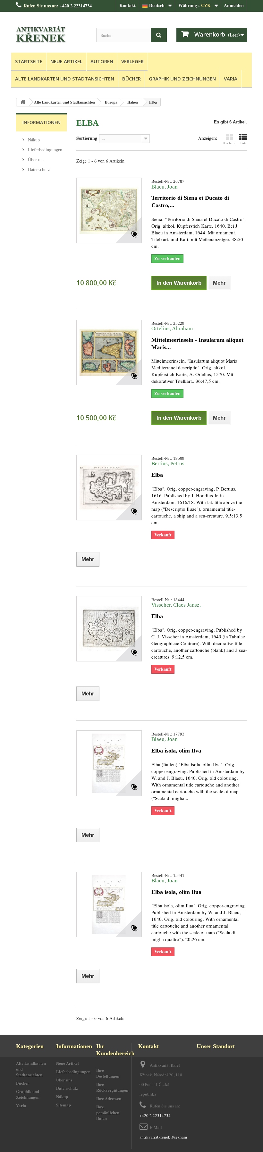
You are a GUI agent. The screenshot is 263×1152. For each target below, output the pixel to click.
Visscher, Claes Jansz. (176, 605)
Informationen (41, 122)
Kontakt (127, 5)
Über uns (35, 159)
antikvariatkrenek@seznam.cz (166, 1137)
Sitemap (63, 1105)
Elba (157, 475)
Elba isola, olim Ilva (176, 750)
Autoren (101, 61)
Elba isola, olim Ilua (176, 892)
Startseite (28, 61)
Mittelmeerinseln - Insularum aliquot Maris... (197, 343)
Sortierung (86, 138)
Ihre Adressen (108, 1098)
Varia (230, 78)
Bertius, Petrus (167, 463)
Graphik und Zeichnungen (182, 78)
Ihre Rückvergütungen (112, 1087)
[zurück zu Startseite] (23, 102)
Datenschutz (38, 169)
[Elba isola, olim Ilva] (109, 763)
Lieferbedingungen (44, 149)
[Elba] (109, 487)
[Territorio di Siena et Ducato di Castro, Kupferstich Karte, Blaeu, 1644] (109, 210)
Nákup (33, 140)
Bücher (131, 78)
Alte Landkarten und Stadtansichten (64, 78)
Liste (243, 142)
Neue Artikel (66, 61)
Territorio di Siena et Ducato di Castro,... (190, 201)
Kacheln (229, 142)
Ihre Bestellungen (107, 1073)
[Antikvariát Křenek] (51, 35)
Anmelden (234, 5)
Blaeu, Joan (164, 187)
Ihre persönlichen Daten (107, 1112)
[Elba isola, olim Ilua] (109, 904)
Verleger (132, 61)
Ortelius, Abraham (172, 328)
